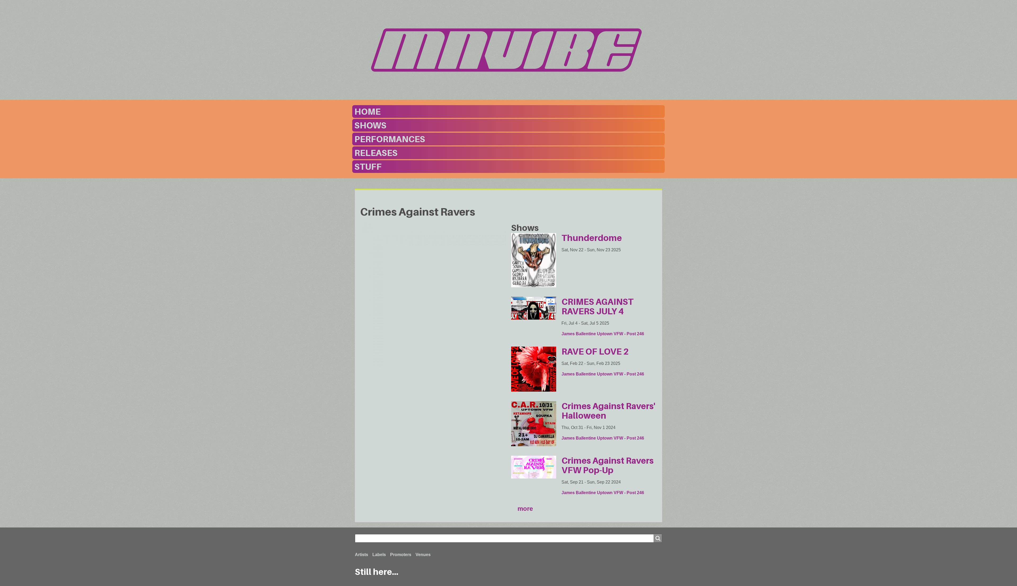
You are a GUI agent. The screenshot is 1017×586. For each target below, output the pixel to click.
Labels (379, 554)
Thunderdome (591, 238)
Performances (389, 139)
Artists (361, 554)
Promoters (400, 554)
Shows (370, 125)
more (525, 508)
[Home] (508, 50)
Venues (423, 554)
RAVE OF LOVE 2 (595, 351)
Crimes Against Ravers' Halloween (608, 411)
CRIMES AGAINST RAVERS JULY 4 (597, 306)
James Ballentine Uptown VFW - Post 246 (602, 334)
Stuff (368, 167)
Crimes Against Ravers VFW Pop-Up (607, 465)
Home (367, 111)
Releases (376, 153)
